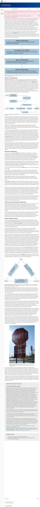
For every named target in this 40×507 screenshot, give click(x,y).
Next (37, 498)
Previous (7, 498)
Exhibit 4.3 (34, 81)
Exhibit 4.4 (24, 254)
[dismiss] (38, 11)
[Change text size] (38, 9)
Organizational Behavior (6, 4)
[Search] (29, 9)
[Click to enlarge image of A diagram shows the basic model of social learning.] (22, 271)
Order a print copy (9, 502)
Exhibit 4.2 (16, 32)
